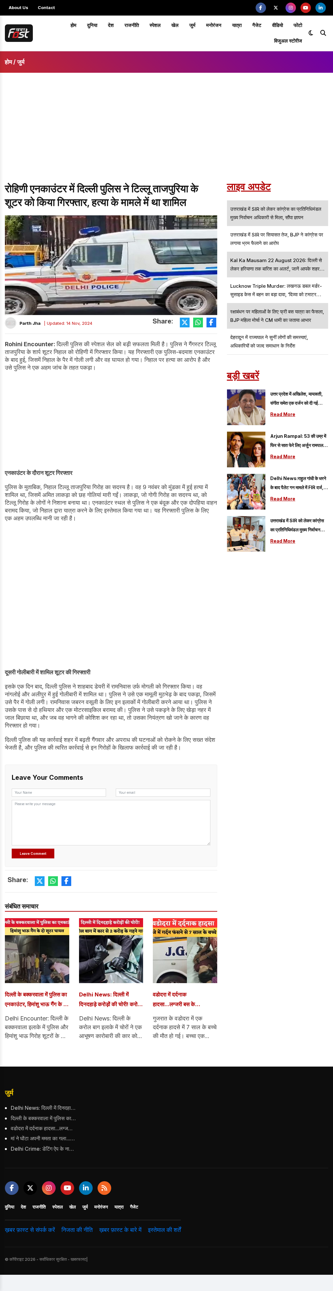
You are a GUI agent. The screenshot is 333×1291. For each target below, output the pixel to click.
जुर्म (192, 25)
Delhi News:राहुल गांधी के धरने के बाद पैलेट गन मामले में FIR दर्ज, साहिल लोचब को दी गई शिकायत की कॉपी (298, 483)
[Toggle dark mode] (311, 33)
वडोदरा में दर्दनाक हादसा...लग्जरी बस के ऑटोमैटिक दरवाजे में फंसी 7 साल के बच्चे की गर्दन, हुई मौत (181, 1000)
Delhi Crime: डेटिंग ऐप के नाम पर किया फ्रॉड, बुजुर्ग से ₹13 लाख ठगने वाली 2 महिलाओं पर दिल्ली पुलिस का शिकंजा (43, 1148)
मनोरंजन (213, 25)
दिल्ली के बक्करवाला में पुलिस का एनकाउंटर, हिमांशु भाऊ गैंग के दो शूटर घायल (36, 1000)
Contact (46, 7)
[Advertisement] (166, 133)
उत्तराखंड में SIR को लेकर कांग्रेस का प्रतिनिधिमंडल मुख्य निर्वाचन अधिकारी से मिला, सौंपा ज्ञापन (297, 526)
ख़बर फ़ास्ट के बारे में (120, 1229)
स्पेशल (155, 25)
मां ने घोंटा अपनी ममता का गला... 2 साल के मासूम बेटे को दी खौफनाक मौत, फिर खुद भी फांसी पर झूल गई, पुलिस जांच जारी (43, 1138)
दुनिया (92, 25)
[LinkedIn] (320, 8)
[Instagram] (291, 8)
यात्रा (237, 25)
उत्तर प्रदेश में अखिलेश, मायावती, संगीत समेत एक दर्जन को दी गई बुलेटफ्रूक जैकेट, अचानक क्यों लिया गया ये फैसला (296, 399)
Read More (282, 414)
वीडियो (277, 25)
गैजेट (256, 25)
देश (111, 25)
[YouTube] (305, 8)
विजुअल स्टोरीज (288, 41)
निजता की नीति (77, 1229)
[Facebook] (261, 8)
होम (73, 25)
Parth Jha (30, 323)
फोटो (298, 25)
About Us (18, 7)
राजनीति (132, 25)
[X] (276, 8)
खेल (175, 25)
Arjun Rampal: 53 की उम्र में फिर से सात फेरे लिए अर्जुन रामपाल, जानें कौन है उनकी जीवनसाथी (298, 441)
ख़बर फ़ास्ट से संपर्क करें (30, 1229)
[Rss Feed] (104, 1188)
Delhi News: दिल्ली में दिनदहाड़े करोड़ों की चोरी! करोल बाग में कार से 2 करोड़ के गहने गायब (110, 1000)
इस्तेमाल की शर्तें (164, 1229)
